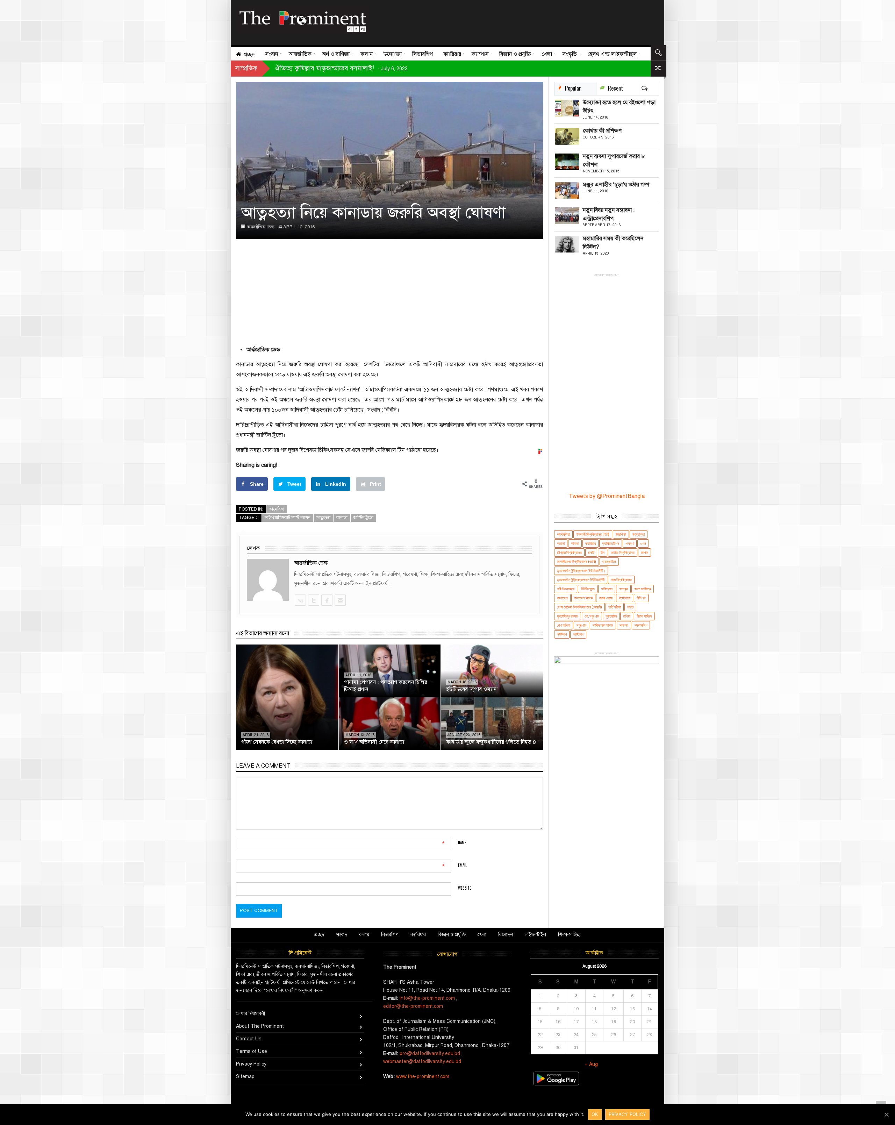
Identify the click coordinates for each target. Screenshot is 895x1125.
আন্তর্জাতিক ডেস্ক (260, 227)
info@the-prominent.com (427, 998)
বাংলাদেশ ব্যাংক (583, 598)
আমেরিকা (276, 509)
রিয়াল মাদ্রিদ (644, 616)
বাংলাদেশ (562, 598)
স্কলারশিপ (641, 625)
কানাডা (342, 517)
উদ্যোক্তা (638, 534)
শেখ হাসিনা (563, 625)
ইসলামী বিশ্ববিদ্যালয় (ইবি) (592, 534)
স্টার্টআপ (562, 634)
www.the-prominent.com (422, 1077)
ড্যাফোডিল (609, 561)
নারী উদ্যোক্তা (565, 588)
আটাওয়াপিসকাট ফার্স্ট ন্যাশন (287, 517)
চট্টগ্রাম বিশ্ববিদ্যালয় (569, 552)
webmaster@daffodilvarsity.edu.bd (422, 1062)
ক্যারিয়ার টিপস (610, 543)
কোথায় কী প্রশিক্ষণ (602, 130)
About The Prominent (260, 1026)
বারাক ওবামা (606, 598)
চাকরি (591, 552)
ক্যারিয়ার (590, 543)
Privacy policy (627, 1114)
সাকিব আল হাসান (603, 625)
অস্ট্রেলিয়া (563, 534)
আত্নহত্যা (323, 517)
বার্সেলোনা (624, 598)
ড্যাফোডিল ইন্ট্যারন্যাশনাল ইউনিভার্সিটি (580, 579)
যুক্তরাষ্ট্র (611, 616)
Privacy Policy (251, 1064)
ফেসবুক (623, 588)
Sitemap (245, 1077)
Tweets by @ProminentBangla (607, 496)
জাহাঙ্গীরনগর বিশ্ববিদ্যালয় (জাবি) (576, 561)
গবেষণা (629, 543)
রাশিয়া (626, 616)
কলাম (364, 935)
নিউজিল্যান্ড (588, 588)
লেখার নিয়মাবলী (250, 1014)
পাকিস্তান (607, 588)
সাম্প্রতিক (246, 68)
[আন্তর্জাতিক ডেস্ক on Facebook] (326, 600)
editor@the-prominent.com (413, 1006)
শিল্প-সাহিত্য (569, 935)
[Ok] (886, 1114)
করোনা (561, 543)
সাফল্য (624, 625)
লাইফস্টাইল (535, 935)
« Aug (591, 1064)
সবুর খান (581, 625)
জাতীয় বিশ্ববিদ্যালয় (623, 552)
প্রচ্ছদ (319, 935)
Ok (595, 1114)
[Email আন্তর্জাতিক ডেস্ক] (340, 600)
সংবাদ (341, 935)
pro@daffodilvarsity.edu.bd (430, 1053)
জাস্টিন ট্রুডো (363, 517)
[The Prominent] (302, 19)
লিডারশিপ (390, 935)
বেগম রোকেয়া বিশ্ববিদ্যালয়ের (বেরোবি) (579, 607)
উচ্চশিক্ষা (621, 534)
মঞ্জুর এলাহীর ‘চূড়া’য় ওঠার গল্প (616, 184)
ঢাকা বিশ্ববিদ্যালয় (621, 579)
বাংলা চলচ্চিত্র (642, 588)
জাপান (644, 552)
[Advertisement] (511, 21)
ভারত (630, 607)
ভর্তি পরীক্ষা (614, 607)
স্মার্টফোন (578, 634)
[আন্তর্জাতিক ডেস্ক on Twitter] (313, 600)
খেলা (482, 935)
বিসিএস (641, 598)
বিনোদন (505, 935)
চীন (602, 552)
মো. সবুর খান (592, 616)
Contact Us (249, 1039)
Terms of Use (251, 1051)
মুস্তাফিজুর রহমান (567, 616)
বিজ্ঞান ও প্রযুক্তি (452, 935)
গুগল (643, 543)
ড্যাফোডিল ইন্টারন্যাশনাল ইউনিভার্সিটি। (581, 570)
